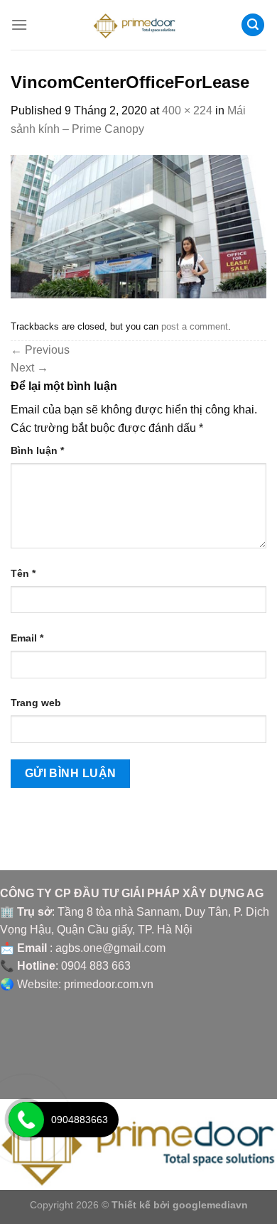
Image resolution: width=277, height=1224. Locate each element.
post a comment (194, 326)
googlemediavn (210, 1205)
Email (27, 638)
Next (29, 368)
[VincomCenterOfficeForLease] (138, 226)
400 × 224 (187, 110)
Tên (23, 573)
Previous (40, 350)
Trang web (36, 702)
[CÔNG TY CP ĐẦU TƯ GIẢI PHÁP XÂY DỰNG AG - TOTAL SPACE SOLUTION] (138, 24)
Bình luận (37, 450)
